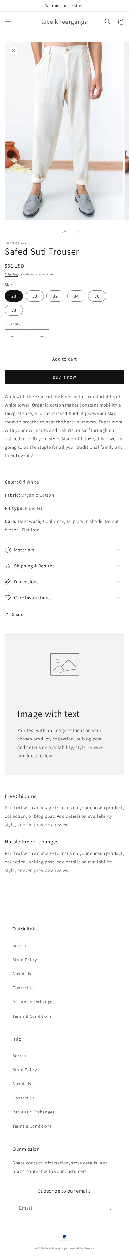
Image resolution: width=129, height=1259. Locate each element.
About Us (22, 973)
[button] (8, 21)
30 (34, 296)
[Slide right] (78, 231)
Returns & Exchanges (33, 1002)
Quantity (12, 324)
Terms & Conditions (32, 1016)
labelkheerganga (56, 1248)
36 (97, 296)
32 (55, 296)
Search (19, 945)
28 (13, 296)
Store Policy (25, 959)
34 (76, 296)
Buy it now (64, 377)
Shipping (11, 274)
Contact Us (24, 987)
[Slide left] (51, 231)
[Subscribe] (109, 1208)
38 (13, 310)
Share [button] (17, 614)
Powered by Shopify (81, 1248)
